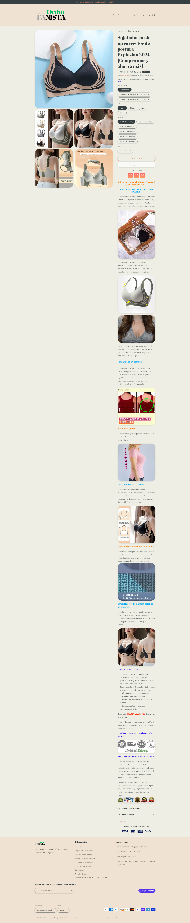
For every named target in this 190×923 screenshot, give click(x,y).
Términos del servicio (96, 918)
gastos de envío (125, 75)
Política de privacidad (81, 918)
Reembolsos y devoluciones (85, 858)
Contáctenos (79, 870)
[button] (143, 15)
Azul (143, 108)
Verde (122, 113)
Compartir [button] (123, 821)
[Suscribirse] (71, 890)
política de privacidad (83, 866)
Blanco (133, 108)
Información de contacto (123, 918)
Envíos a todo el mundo (83, 855)
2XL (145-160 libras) (127, 131)
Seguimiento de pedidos (84, 851)
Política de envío (109, 918)
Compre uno (124, 89)
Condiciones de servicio (83, 862)
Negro (122, 108)
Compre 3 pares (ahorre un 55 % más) (134, 99)
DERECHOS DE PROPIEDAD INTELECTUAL (91, 878)
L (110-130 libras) (145, 122)
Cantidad (120, 146)
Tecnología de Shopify (51, 918)
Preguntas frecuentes (83, 847)
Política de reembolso (66, 918)
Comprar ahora (136, 165)
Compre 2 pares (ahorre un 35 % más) (134, 94)
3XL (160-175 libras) (127, 136)
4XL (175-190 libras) (127, 141)
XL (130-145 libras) (127, 126)
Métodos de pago (81, 874)
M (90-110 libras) (126, 122)
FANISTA (42, 918)
